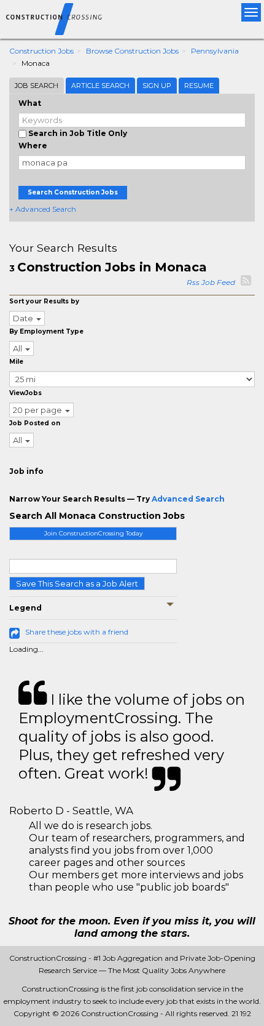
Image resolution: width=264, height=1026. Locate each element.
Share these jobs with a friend (76, 631)
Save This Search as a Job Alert (77, 583)
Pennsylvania (215, 50)
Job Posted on (34, 423)
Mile (16, 362)
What (29, 103)
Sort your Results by (44, 301)
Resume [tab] (199, 85)
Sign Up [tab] (156, 85)
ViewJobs (25, 393)
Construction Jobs (41, 50)
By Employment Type (46, 331)
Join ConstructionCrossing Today (93, 533)
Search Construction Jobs (73, 192)
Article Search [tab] (100, 85)
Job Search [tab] (36, 85)
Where (32, 145)
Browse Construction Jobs (132, 50)
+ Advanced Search (42, 209)
